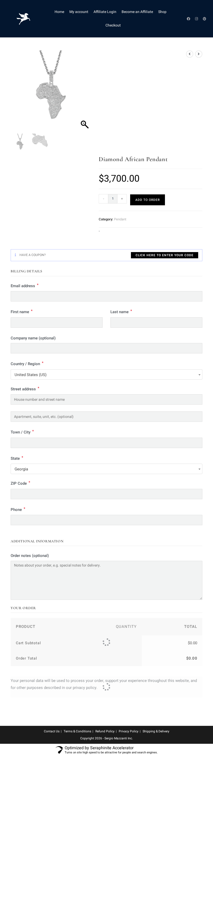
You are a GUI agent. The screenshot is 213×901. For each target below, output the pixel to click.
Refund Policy (105, 731)
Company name (33, 338)
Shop (162, 12)
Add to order (147, 200)
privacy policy (84, 687)
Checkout (113, 25)
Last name (121, 311)
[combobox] (106, 374)
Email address (24, 285)
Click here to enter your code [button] (165, 255)
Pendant (120, 219)
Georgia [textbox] (21, 469)
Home (59, 12)
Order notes (30, 555)
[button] (85, 93)
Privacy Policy (128, 731)
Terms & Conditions (77, 731)
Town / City (22, 432)
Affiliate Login (105, 12)
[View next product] (198, 54)
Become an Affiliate (137, 12)
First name (21, 311)
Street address (25, 388)
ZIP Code (20, 483)
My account (78, 12)
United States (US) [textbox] (30, 375)
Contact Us (51, 731)
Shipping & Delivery (156, 731)
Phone (18, 509)
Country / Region (27, 363)
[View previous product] (189, 54)
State (17, 458)
